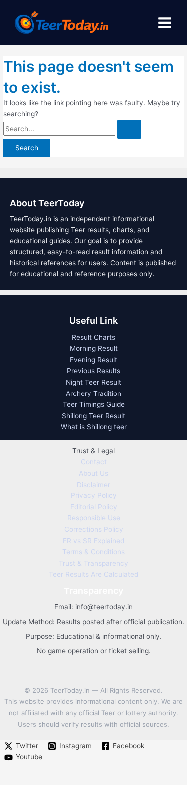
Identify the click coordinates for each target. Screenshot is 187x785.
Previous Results (93, 371)
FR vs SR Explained (93, 541)
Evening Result (93, 360)
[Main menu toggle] (165, 22)
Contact (94, 462)
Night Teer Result (93, 382)
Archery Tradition (93, 393)
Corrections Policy (93, 529)
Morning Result (94, 348)
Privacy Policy (94, 495)
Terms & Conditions (93, 552)
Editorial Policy (93, 507)
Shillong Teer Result (93, 416)
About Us (93, 473)
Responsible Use (93, 518)
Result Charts (93, 337)
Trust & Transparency (93, 563)
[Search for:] (72, 129)
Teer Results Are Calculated (93, 574)
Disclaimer (93, 485)
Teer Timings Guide (94, 404)
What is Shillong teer (94, 427)
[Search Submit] (129, 129)
